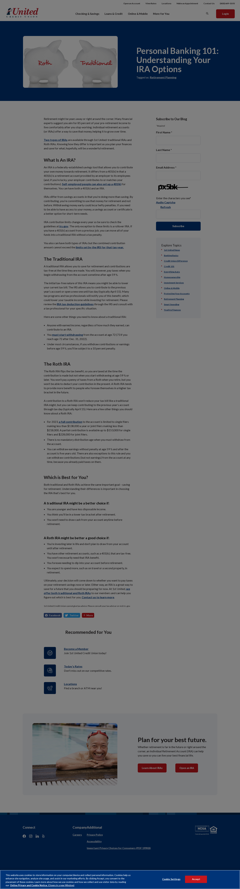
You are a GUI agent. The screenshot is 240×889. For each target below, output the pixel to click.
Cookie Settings (171, 879)
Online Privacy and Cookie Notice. (42, 885)
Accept (196, 879)
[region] (120, 879)
